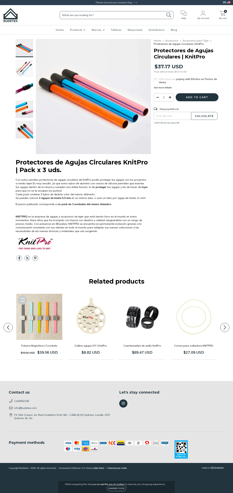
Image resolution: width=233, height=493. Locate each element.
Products (76, 30)
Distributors (157, 30)
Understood (116, 488)
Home (60, 30)
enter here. (98, 468)
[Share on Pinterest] (35, 259)
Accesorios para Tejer (196, 40)
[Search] (169, 15)
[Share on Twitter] (28, 259)
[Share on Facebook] (20, 259)
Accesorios (171, 40)
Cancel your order (117, 468)
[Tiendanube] (213, 468)
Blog (174, 30)
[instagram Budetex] (5, 2)
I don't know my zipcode (166, 122)
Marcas (97, 30)
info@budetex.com (25, 408)
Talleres (116, 30)
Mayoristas (135, 30)
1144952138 (21, 401)
